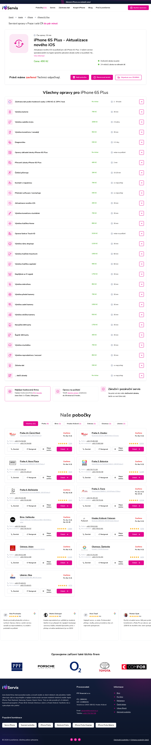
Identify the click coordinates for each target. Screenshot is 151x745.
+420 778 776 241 (97, 500)
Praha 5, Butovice (100, 461)
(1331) (141, 443)
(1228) (141, 472)
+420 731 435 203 (92, 498)
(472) (70, 585)
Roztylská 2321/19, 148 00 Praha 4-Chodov (105, 436)
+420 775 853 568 (92, 441)
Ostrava (91, 424)
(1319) (141, 500)
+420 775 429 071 (20, 583)
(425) (142, 557)
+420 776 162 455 (20, 498)
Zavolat (16, 449)
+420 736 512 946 (20, 555)
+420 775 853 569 (97, 443)
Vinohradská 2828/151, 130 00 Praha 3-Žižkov (106, 491)
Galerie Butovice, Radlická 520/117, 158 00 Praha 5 (107, 464)
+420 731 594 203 (20, 526)
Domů (11, 17)
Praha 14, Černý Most (30, 433)
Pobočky (41, 7)
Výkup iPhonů (122, 708)
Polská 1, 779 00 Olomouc (100, 549)
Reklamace (121, 701)
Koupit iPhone (79, 7)
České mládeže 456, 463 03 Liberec (31, 578)
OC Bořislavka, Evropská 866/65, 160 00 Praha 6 (35, 492)
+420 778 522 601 (92, 526)
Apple (20, 17)
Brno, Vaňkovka (27, 517)
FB (34, 393)
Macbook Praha (63, 725)
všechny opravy (73, 393)
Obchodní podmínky (124, 712)
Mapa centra (48, 449)
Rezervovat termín (103, 77)
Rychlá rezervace (140, 8)
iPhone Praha (46, 725)
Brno (58, 424)
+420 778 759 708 (97, 472)
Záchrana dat (64, 7)
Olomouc (106, 424)
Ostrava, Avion (26, 546)
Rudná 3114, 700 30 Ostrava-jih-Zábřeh (32, 549)
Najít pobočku (81, 77)
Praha (45, 424)
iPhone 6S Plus (44, 17)
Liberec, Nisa (26, 575)
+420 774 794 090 (20, 441)
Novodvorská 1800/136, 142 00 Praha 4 (32, 464)
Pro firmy (120, 697)
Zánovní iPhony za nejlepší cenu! (78, 2)
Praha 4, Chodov (99, 433)
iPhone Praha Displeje (83, 725)
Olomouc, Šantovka (101, 546)
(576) (142, 529)
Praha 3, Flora (98, 488)
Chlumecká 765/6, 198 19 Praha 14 (30, 436)
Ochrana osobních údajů (140, 740)
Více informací (39, 56)
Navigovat (32, 449)
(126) (70, 443)
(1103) (69, 557)
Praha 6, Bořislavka (29, 489)
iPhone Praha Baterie (106, 725)
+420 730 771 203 (92, 469)
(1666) (69, 529)
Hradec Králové (74, 424)
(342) (70, 500)
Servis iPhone (9, 725)
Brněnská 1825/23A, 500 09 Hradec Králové (105, 521)
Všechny (31, 424)
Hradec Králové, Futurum (103, 518)
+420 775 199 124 (20, 469)
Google (39, 393)
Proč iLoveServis (103, 7)
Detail (63, 449)
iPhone (30, 17)
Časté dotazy (121, 704)
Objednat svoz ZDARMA (130, 77)
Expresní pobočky (27, 725)
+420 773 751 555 (92, 555)
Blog (90, 7)
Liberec (121, 424)
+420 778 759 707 (25, 528)
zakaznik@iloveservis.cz (89, 711)
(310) (70, 472)
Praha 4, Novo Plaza (29, 461)
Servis (52, 7)
